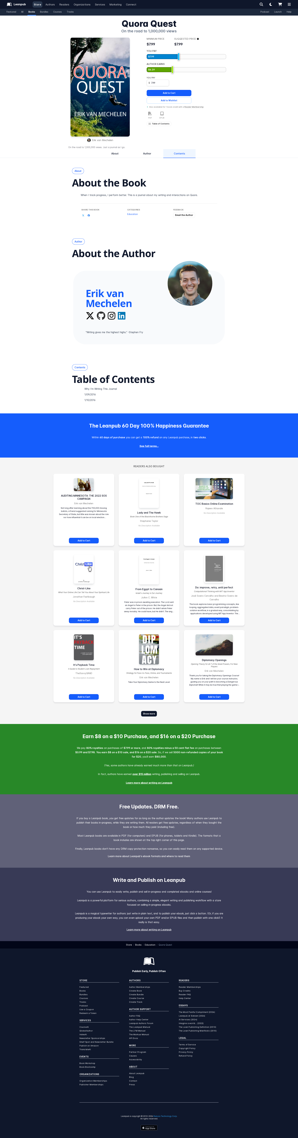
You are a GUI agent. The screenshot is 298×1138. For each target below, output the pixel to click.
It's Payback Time (84, 664)
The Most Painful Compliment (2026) (197, 1012)
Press (132, 1084)
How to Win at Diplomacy (149, 669)
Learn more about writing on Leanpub (149, 782)
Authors (50, 4)
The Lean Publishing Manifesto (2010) (198, 1031)
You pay (151, 78)
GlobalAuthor (86, 1031)
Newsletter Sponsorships (92, 1038)
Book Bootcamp (87, 1067)
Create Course (136, 998)
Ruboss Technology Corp (165, 1116)
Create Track (135, 1002)
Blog (131, 1077)
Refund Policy (186, 1056)
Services (100, 4)
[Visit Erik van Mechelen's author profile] (190, 283)
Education (132, 214)
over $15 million (141, 774)
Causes (133, 1056)
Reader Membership (194, 107)
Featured (11, 11)
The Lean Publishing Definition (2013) (197, 1027)
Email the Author (184, 215)
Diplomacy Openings (214, 660)
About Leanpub (136, 1073)
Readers (64, 4)
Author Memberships (139, 987)
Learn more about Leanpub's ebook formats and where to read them (149, 856)
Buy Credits (185, 991)
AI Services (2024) (188, 1019)
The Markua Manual (139, 1034)
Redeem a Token (87, 1013)
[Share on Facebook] (89, 215)
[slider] (179, 56)
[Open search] (261, 4)
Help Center (185, 998)
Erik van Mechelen (102, 140)
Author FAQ (134, 1016)
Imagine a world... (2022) (191, 1023)
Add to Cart (169, 93)
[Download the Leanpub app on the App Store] (149, 1128)
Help (289, 11)
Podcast (264, 11)
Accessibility (135, 1059)
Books (31, 11)
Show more (149, 713)
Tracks (70, 11)
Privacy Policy (186, 1052)
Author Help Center (139, 1019)
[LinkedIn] (121, 315)
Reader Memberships (190, 987)
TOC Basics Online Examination (214, 503)
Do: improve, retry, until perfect (214, 587)
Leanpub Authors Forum (141, 1023)
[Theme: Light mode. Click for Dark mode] (270, 4)
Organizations (82, 4)
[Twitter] (90, 315)
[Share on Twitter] (83, 215)
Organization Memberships (93, 1081)
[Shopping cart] (280, 4)
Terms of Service (187, 1044)
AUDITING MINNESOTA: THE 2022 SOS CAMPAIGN (84, 497)
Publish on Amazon (89, 1046)
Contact (133, 1081)
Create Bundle (136, 994)
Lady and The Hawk (149, 512)
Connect (131, 4)
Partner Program (137, 1052)
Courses (57, 11)
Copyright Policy (187, 1048)
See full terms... (149, 446)
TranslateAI (85, 1049)
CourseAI (84, 1027)
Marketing (115, 4)
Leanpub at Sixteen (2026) (192, 1016)
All (22, 11)
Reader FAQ (185, 994)
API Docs (133, 1038)
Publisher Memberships (91, 1084)
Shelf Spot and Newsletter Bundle (96, 1042)
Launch (278, 11)
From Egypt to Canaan (149, 589)
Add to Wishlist (169, 100)
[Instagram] (111, 315)
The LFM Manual (137, 1031)
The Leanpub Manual (139, 1027)
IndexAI (83, 1034)
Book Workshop (87, 1063)
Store (37, 4)
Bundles (44, 11)
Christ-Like (83, 588)
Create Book (135, 991)
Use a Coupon (86, 1009)
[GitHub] (101, 315)
